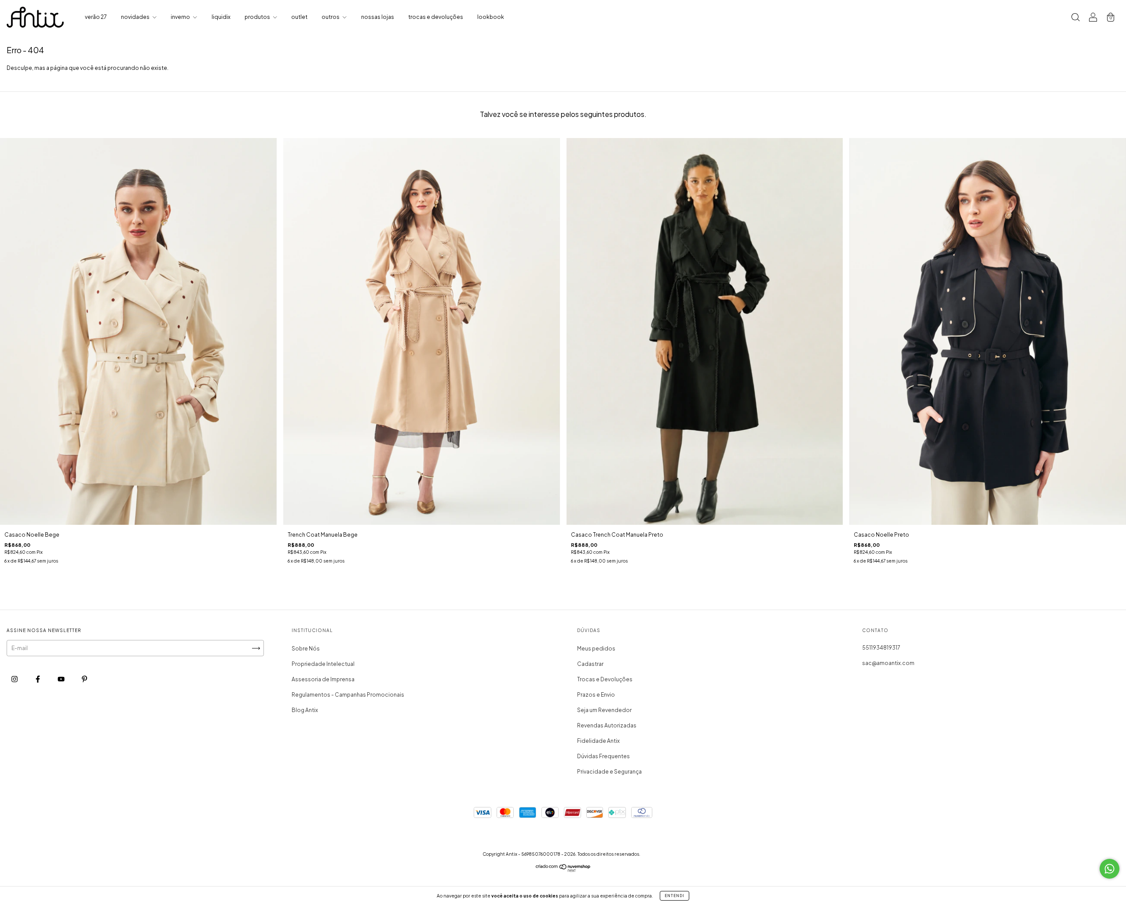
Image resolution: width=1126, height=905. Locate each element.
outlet (299, 17)
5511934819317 (881, 647)
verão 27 (96, 17)
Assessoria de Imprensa (323, 679)
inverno (181, 17)
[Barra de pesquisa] (1075, 18)
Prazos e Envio (596, 694)
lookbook (490, 17)
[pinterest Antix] (84, 679)
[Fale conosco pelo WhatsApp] (1109, 869)
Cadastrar (590, 664)
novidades (135, 17)
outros (331, 17)
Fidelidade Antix (598, 741)
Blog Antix (305, 710)
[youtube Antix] (61, 679)
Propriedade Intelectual (323, 664)
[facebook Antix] (38, 679)
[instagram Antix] (15, 679)
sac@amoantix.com (888, 663)
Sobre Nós (306, 648)
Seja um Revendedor (604, 710)
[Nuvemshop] (563, 870)
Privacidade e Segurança (609, 771)
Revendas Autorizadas (606, 725)
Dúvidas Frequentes (603, 756)
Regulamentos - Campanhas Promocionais (348, 694)
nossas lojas (377, 17)
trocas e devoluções (435, 17)
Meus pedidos (596, 648)
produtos (258, 17)
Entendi (674, 896)
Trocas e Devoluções (604, 679)
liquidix (221, 17)
